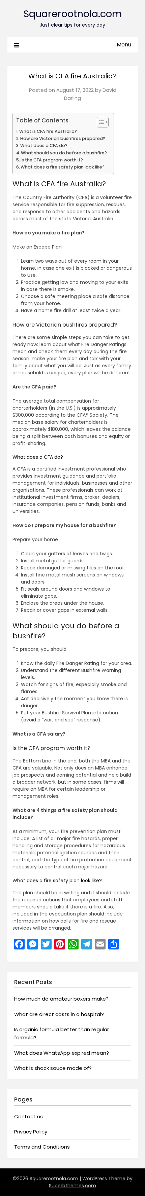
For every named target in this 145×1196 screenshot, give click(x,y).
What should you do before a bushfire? (64, 153)
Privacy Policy (30, 1131)
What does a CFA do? (43, 145)
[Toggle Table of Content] (99, 122)
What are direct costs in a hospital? (59, 1014)
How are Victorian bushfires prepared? (62, 138)
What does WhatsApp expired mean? (61, 1052)
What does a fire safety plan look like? (63, 167)
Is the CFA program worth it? (52, 160)
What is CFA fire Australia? (48, 131)
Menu (124, 44)
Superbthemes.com (72, 1185)
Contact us (28, 1116)
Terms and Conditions (42, 1146)
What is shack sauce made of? (53, 1068)
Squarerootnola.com (72, 14)
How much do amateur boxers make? (61, 998)
